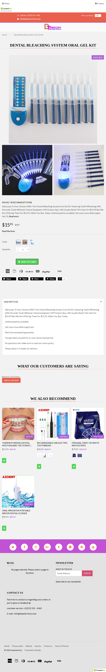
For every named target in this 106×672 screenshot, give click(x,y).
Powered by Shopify (33, 650)
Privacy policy (17, 646)
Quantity (6, 249)
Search (7, 646)
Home (4, 35)
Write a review (11, 380)
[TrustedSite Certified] (6, 9)
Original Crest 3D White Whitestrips (85, 444)
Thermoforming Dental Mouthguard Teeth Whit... (17, 444)
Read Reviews (8, 231)
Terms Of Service (62, 646)
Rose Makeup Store (21, 202)
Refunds (29, 646)
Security (38, 646)
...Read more (13, 216)
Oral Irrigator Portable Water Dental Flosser (16, 511)
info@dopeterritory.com (30, 19)
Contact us (48, 646)
